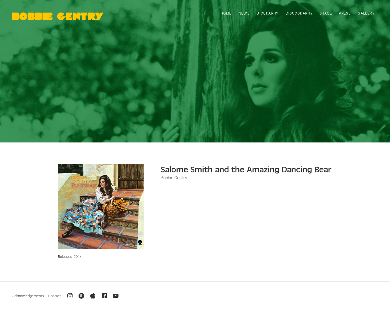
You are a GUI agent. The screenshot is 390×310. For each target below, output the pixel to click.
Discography (299, 13)
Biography (268, 13)
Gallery (366, 13)
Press (345, 13)
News (244, 13)
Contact (54, 295)
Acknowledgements (28, 295)
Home (226, 13)
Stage (326, 13)
